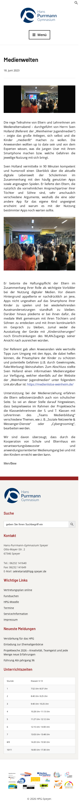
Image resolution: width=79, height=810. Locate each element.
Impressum (11, 619)
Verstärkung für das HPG (19, 638)
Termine (9, 608)
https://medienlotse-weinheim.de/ (50, 384)
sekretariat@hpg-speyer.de (29, 571)
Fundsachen (11, 596)
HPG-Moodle (11, 602)
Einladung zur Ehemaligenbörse (23, 644)
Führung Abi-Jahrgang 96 (19, 660)
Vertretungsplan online (18, 590)
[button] (76, 4)
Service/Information (16, 613)
